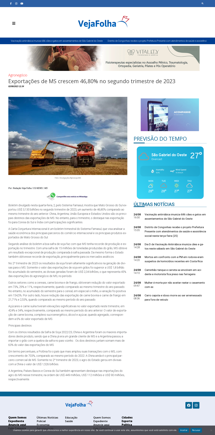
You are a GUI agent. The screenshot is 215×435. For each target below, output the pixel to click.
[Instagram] (16, 3)
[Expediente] (15, 31)
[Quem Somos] (10, 31)
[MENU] (13, 23)
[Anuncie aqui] (20, 31)
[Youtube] (21, 3)
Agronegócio (17, 75)
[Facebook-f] (10, 3)
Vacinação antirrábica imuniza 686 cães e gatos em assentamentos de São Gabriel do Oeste (57, 41)
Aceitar (183, 430)
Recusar (196, 430)
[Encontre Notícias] (202, 3)
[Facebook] (188, 405)
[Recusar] (211, 430)
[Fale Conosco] (25, 31)
